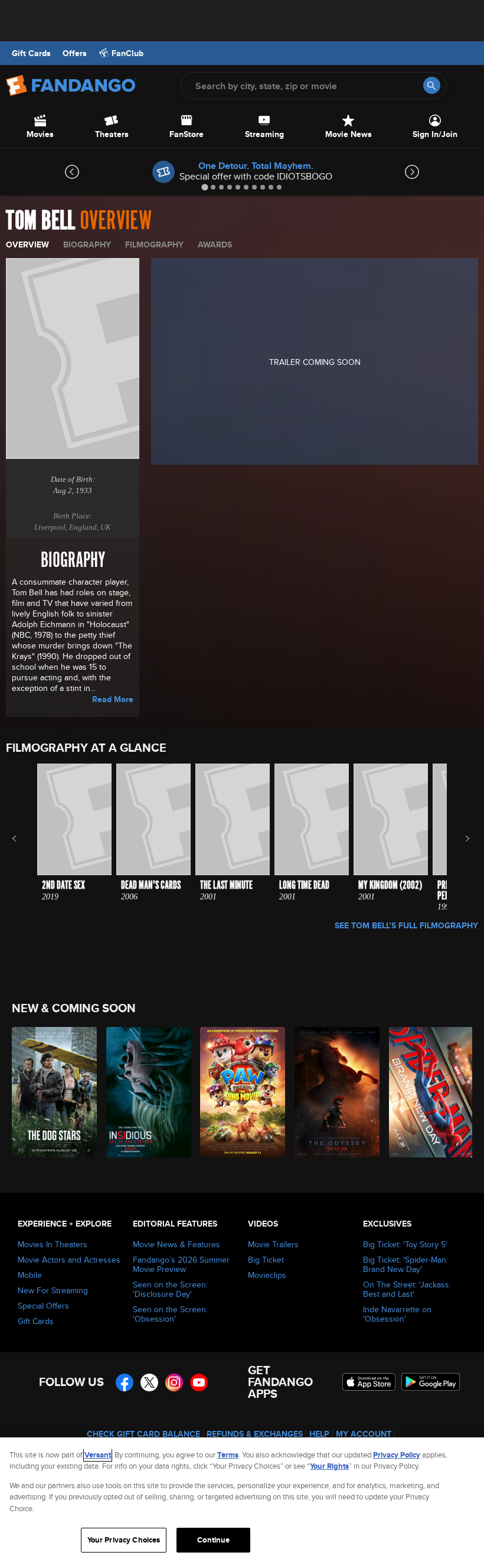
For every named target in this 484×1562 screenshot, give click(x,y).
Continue (213, 1539)
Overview (27, 244)
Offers (75, 53)
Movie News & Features (176, 1244)
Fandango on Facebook (124, 1382)
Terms (227, 1454)
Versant (97, 1454)
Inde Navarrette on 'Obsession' (397, 1314)
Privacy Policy (396, 1454)
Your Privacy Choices (124, 1539)
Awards (215, 244)
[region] (242, 1499)
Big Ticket (266, 1260)
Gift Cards (31, 53)
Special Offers (43, 1306)
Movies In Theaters (52, 1244)
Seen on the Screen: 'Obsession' (170, 1314)
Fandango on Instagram (174, 1382)
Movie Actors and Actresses (69, 1260)
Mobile (30, 1275)
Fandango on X (149, 1382)
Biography (87, 244)
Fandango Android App (430, 1382)
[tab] (204, 187)
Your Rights (329, 1466)
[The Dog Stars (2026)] (52, 1092)
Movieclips (267, 1275)
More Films (459, 839)
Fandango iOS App (368, 1382)
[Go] (431, 85)
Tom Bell (40, 221)
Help (319, 1434)
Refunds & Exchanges (255, 1434)
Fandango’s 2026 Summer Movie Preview (181, 1264)
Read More (112, 699)
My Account (363, 1434)
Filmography (154, 244)
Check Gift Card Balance (143, 1434)
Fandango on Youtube (199, 1382)
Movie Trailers (273, 1244)
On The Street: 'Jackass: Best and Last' (407, 1289)
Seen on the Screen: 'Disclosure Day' (170, 1289)
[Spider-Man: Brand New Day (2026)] (429, 1092)
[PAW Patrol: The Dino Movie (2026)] (240, 1092)
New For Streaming (53, 1290)
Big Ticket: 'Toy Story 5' (405, 1244)
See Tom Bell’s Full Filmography (406, 925)
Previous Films (24, 839)
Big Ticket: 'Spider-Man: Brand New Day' (405, 1264)
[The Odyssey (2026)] (335, 1092)
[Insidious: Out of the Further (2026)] (146, 1092)
